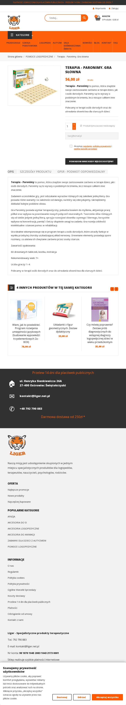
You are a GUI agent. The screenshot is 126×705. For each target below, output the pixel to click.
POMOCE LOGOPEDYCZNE (22, 546)
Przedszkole (13, 42)
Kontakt (106, 42)
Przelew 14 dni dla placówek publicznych (29, 602)
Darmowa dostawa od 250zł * (97, 2)
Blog (97, 42)
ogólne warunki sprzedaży (85, 149)
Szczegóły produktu (35, 171)
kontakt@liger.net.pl (35, 396)
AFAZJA (11, 516)
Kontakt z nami (15, 620)
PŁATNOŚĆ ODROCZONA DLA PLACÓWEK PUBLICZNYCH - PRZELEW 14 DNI (46, 2)
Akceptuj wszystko (107, 697)
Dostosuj (62, 697)
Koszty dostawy (16, 596)
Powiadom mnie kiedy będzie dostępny (91, 161)
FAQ (116, 42)
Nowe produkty (16, 496)
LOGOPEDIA (45, 42)
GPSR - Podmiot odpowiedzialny (81, 171)
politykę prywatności (102, 146)
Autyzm (57, 42)
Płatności (12, 608)
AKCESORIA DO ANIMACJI (21, 534)
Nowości (87, 42)
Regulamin (13, 572)
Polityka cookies (16, 578)
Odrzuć (82, 697)
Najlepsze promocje (18, 490)
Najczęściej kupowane (19, 502)
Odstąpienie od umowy (20, 614)
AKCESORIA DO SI (17, 522)
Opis (11, 171)
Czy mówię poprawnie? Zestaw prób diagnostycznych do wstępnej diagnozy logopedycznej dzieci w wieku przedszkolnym (100, 333)
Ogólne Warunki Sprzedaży (22, 590)
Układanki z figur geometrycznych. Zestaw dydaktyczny (63, 328)
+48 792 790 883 (31, 408)
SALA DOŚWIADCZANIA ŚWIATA (72, 45)
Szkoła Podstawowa (29, 44)
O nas (11, 566)
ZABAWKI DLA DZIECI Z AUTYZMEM (27, 540)
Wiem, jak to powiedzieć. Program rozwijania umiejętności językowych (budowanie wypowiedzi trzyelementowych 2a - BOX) (26, 333)
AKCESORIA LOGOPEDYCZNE (23, 528)
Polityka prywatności (18, 584)
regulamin (87, 146)
